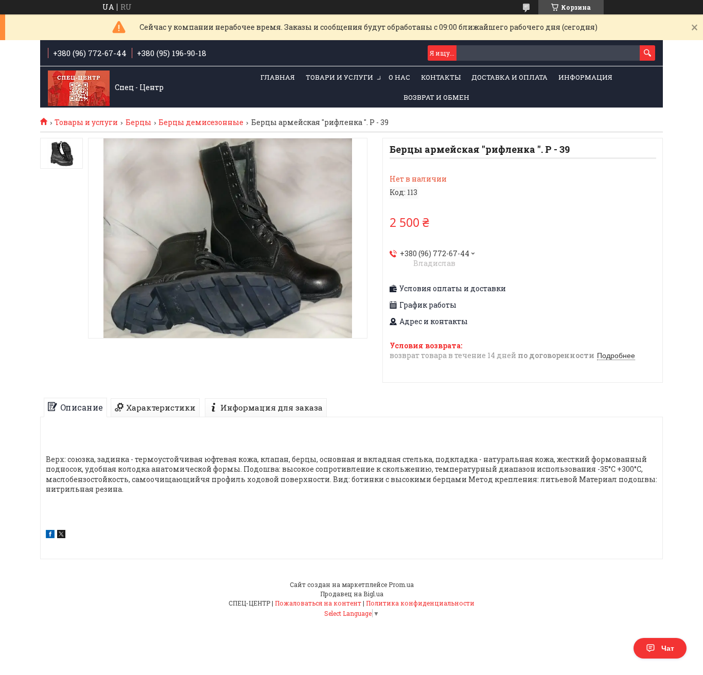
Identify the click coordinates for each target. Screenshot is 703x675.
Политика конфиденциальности (420, 603)
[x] (61, 535)
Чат (667, 648)
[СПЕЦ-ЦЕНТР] (79, 87)
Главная (277, 77)
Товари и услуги (339, 77)
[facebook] (50, 535)
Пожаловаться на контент (318, 603)
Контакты (441, 77)
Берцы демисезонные (201, 122)
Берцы (138, 122)
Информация (585, 77)
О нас (399, 77)
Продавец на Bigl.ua (351, 594)
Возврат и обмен (436, 97)
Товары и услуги (86, 122)
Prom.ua (401, 584)
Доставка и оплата (509, 77)
